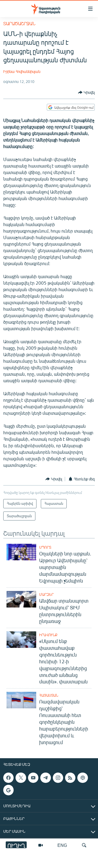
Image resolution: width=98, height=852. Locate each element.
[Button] (86, 92)
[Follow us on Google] (8, 790)
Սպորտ (45, 547)
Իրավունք (48, 635)
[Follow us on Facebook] (8, 778)
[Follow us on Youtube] (33, 778)
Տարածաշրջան (19, 23)
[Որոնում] (84, 845)
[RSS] (70, 778)
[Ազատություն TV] (40, 845)
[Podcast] (82, 778)
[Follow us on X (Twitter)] (21, 778)
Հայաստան (48, 695)
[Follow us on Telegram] (45, 778)
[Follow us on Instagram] (58, 778)
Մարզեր (46, 594)
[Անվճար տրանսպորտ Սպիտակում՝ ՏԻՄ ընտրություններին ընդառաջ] (21, 599)
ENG (62, 845)
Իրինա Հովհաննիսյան (21, 71)
